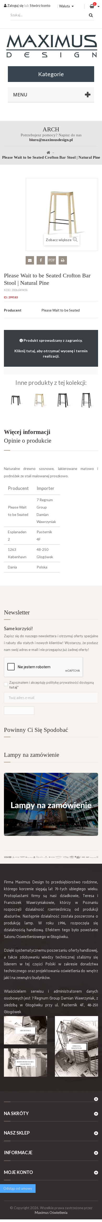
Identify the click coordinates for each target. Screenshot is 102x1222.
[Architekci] (25, 1030)
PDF (51, 260)
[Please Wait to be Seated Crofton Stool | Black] (15, 400)
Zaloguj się (15, 5)
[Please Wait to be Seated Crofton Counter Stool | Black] (63, 400)
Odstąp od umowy (17, 1188)
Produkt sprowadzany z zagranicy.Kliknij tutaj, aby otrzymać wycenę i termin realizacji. (51, 348)
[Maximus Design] (51, 47)
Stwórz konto (40, 5)
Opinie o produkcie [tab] (27, 440)
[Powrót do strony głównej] (48, 152)
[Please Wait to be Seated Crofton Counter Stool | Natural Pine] (39, 400)
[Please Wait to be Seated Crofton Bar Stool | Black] (86, 400)
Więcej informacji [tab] (27, 432)
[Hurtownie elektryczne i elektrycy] (25, 1062)
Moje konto (18, 1172)
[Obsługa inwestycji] (76, 1046)
